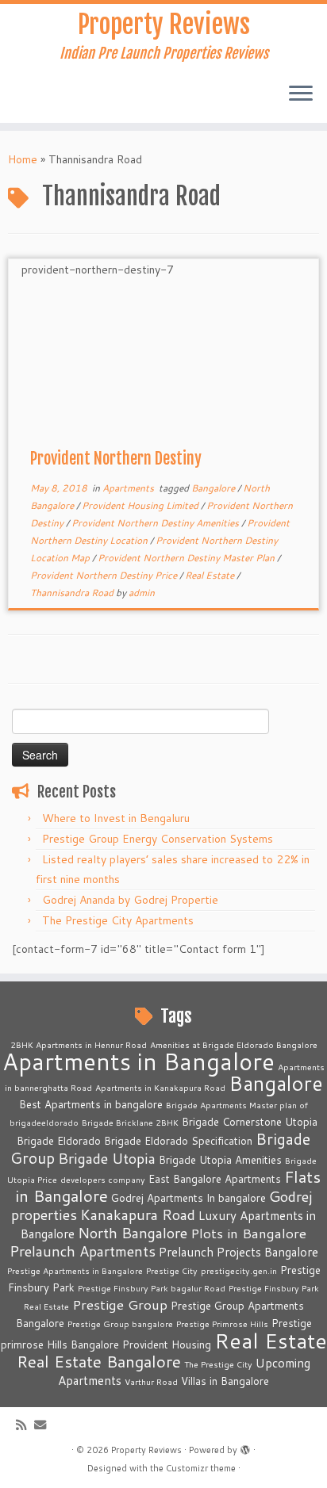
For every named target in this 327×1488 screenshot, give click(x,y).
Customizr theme (201, 1468)
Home (22, 159)
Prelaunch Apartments (83, 1251)
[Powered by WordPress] (245, 1446)
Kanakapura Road (137, 1214)
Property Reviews (164, 24)
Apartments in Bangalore (138, 1061)
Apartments (129, 488)
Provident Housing (166, 1344)
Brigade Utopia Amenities (220, 1160)
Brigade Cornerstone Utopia (249, 1122)
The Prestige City (218, 1364)
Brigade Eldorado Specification (178, 1141)
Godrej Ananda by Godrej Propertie (130, 900)
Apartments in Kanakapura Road (160, 1087)
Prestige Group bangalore (120, 1323)
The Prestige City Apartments (118, 920)
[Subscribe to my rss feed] (25, 1425)
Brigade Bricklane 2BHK (130, 1122)
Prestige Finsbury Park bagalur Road (151, 1288)
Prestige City (172, 1270)
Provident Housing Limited (141, 505)
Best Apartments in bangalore (91, 1104)
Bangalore (214, 488)
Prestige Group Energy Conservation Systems (157, 839)
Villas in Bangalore (225, 1381)
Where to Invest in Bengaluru (116, 818)
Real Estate (211, 575)
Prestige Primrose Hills (222, 1323)
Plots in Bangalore (248, 1233)
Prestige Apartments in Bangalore (75, 1270)
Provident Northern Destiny (116, 459)
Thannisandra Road (73, 592)
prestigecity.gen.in (239, 1270)
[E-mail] (44, 1425)
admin (142, 592)
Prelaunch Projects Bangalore (238, 1251)
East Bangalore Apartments (214, 1179)
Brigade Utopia (107, 1158)
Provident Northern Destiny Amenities (156, 523)
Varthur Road (151, 1381)
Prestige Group (119, 1304)
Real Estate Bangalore (99, 1361)
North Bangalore (132, 1232)
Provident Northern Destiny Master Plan (187, 557)
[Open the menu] (301, 94)
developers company (102, 1179)
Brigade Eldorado (59, 1141)
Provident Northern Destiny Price (104, 575)
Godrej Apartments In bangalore (188, 1198)
